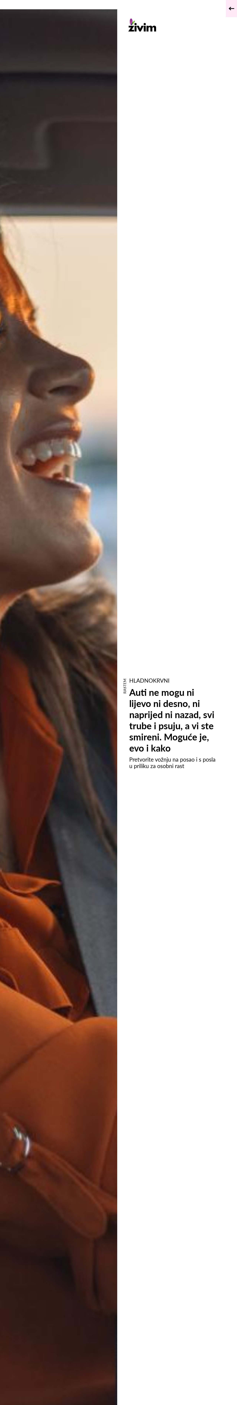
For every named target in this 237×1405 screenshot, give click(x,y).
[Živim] (172, 25)
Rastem (124, 686)
